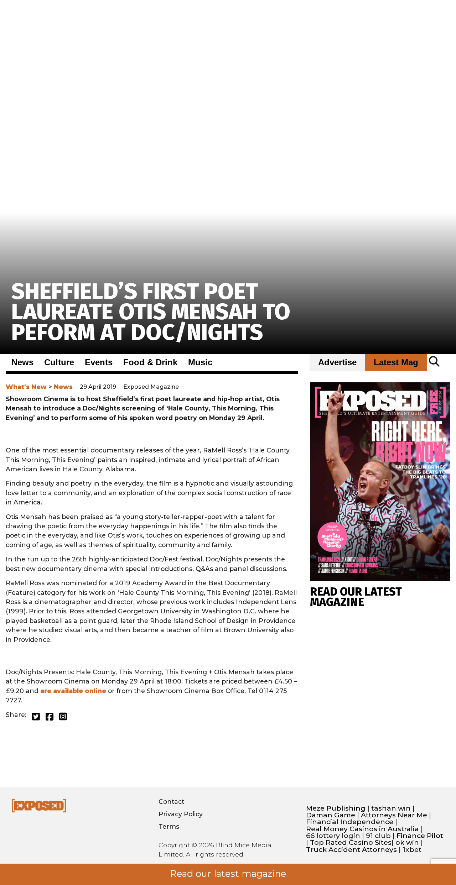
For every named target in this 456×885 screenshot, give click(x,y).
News (22, 362)
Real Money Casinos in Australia (362, 829)
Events (99, 362)
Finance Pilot (420, 835)
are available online (73, 691)
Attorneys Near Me (394, 815)
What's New (26, 387)
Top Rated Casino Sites (351, 842)
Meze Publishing (336, 808)
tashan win (391, 808)
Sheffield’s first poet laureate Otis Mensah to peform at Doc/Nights (150, 312)
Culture (59, 362)
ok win (407, 842)
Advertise (337, 362)
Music (200, 362)
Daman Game (330, 815)
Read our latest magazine (228, 873)
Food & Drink (150, 362)
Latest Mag (396, 362)
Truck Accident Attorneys (351, 849)
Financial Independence (349, 821)
